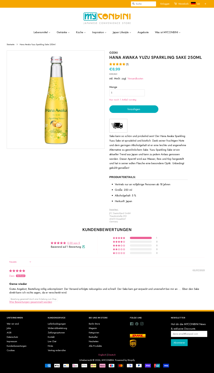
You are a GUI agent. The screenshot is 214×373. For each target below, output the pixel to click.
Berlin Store (94, 323)
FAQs (50, 346)
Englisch (102, 354)
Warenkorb (183, 3)
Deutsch (112, 354)
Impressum (12, 341)
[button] (198, 3)
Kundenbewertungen (16, 346)
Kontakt (51, 337)
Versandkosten (135, 78)
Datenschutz (12, 337)
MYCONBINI (108, 360)
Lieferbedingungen (57, 323)
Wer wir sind (13, 323)
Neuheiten (94, 341)
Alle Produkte (95, 346)
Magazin (93, 328)
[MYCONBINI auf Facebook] (131, 324)
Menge (113, 87)
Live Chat (52, 341)
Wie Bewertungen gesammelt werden (30, 302)
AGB (9, 332)
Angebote (143, 32)
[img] (17, 271)
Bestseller (93, 337)
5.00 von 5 (73, 243)
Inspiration (98, 32)
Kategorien (94, 332)
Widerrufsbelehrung (57, 328)
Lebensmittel (41, 32)
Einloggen (165, 3)
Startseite (10, 44)
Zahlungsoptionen (56, 332)
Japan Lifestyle (121, 32)
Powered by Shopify (125, 360)
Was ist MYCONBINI (167, 32)
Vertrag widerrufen (57, 350)
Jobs (9, 328)
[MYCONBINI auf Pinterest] (136, 324)
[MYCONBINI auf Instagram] (142, 324)
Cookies (11, 350)
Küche (80, 32)
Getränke (62, 32)
